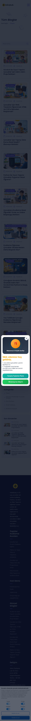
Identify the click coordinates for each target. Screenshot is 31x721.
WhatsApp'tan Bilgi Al (15, 382)
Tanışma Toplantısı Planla (15, 376)
